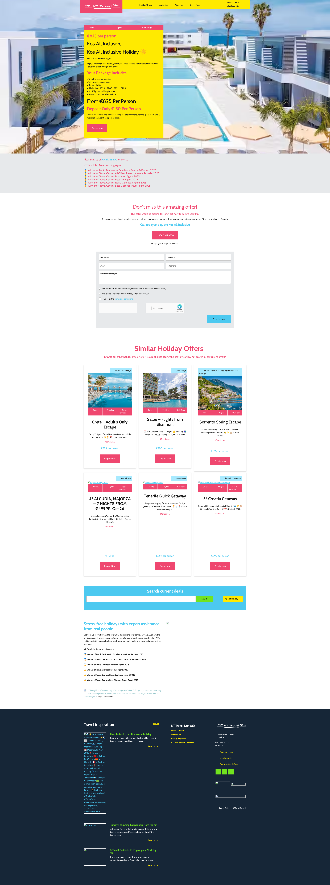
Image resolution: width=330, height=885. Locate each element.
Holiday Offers (145, 5)
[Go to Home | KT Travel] (101, 6)
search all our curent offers (210, 356)
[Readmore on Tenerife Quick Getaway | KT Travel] (165, 482)
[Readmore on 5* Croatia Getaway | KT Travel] (220, 482)
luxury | (118, 371)
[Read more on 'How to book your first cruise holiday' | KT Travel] (95, 773)
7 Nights (118, 27)
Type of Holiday (231, 599)
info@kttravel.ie (233, 6)
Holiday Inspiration (178, 738)
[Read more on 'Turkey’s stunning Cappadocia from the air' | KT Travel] (95, 825)
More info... (110, 442)
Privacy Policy (224, 808)
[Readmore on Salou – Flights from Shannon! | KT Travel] (165, 390)
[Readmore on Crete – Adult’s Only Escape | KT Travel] (110, 390)
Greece (91, 27)
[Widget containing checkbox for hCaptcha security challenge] (165, 308)
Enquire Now (97, 128)
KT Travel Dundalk (130, 5)
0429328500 (110, 159)
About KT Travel (177, 730)
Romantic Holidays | (210, 371)
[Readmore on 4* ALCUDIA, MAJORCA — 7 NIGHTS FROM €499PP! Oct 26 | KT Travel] (110, 482)
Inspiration (163, 5)
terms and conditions (124, 299)
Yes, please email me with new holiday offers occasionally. (125, 294)
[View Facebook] (218, 771)
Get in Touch (195, 5)
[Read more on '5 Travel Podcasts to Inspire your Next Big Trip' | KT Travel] (95, 857)
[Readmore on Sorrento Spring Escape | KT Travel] (220, 393)
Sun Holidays (147, 27)
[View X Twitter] (224, 771)
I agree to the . (118, 299)
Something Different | (227, 371)
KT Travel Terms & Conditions (182, 742)
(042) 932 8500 (233, 2)
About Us (179, 5)
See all (156, 723)
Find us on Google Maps (229, 764)
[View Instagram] (231, 771)
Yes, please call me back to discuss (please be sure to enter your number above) (134, 288)
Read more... (153, 746)
